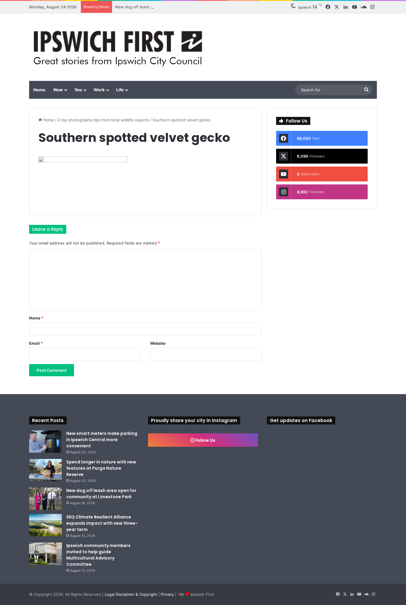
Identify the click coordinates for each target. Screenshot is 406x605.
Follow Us (205, 440)
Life (120, 89)
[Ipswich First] (119, 47)
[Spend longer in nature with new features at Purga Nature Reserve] (45, 470)
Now (58, 89)
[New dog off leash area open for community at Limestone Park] (45, 499)
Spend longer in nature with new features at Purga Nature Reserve (101, 468)
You (78, 89)
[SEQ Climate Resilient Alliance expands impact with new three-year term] (45, 525)
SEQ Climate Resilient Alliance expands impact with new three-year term (102, 523)
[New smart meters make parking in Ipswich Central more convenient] (45, 441)
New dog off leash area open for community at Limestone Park (173, 6)
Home (39, 89)
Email (36, 343)
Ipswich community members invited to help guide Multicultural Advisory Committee (98, 555)
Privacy (167, 594)
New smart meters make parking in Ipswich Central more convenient (101, 439)
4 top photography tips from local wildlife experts (103, 119)
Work (99, 89)
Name (36, 318)
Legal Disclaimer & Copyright (131, 594)
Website (158, 343)
